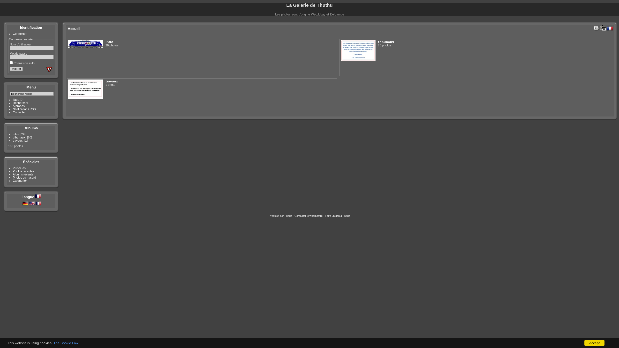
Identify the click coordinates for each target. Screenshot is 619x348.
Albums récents (23, 174)
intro (16, 134)
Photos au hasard (24, 177)
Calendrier (20, 180)
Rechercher (20, 102)
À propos (19, 106)
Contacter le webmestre (309, 215)
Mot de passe (18, 53)
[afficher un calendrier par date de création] (603, 28)
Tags (16, 99)
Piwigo (288, 215)
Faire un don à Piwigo (337, 215)
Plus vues (19, 168)
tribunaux (19, 137)
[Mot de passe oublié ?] (49, 69)
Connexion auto (24, 63)
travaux (17, 140)
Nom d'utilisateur (21, 44)
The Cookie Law (65, 343)
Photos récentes (23, 171)
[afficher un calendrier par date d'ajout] (596, 28)
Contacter (19, 112)
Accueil (74, 29)
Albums (31, 128)
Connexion (20, 33)
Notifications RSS (24, 109)
